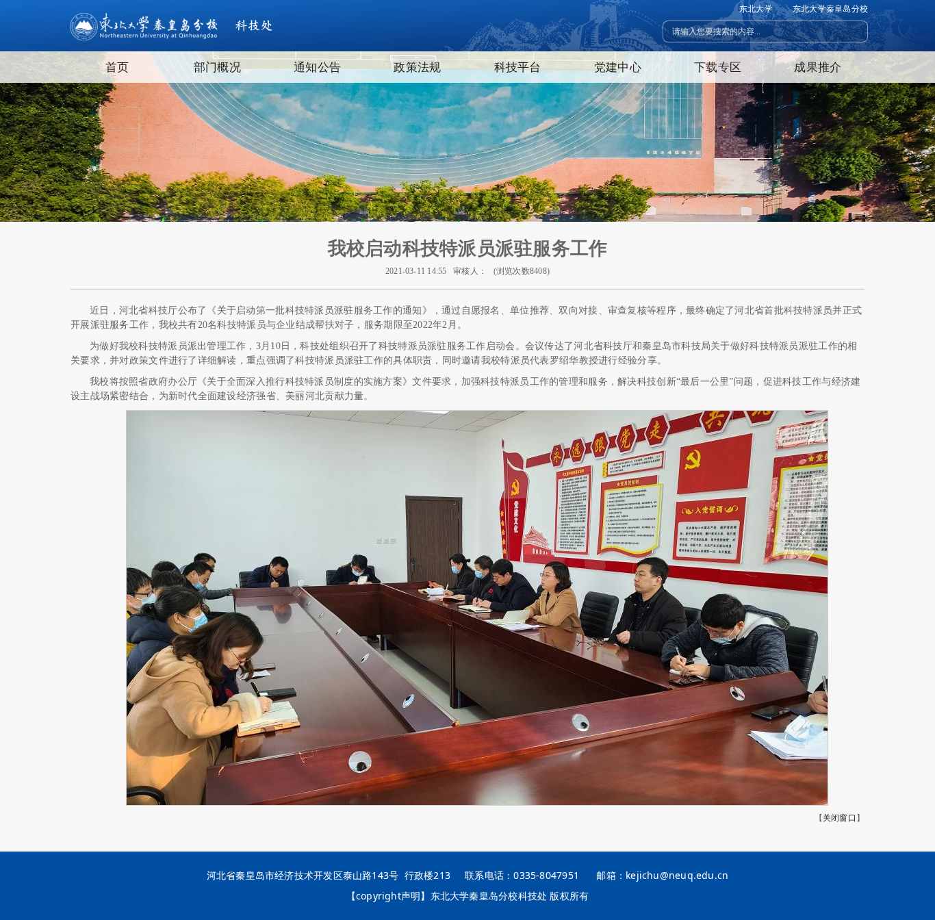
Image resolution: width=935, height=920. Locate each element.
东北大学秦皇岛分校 (830, 8)
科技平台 (517, 67)
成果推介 (817, 67)
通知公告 (317, 67)
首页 (117, 67)
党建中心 (617, 67)
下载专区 (717, 67)
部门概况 (217, 67)
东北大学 (756, 8)
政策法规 (417, 67)
